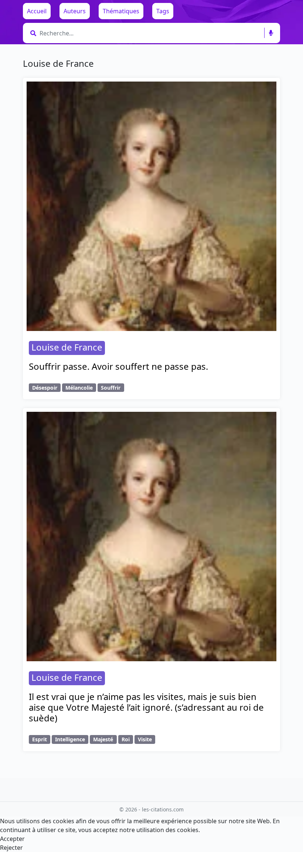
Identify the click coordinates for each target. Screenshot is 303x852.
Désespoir (44, 387)
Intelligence (70, 739)
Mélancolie (79, 387)
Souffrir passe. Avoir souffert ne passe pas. (118, 366)
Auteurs (75, 11)
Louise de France (66, 347)
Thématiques (121, 11)
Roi (126, 739)
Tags (162, 11)
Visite (145, 739)
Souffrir (110, 387)
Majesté (103, 739)
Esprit (39, 739)
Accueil (37, 11)
